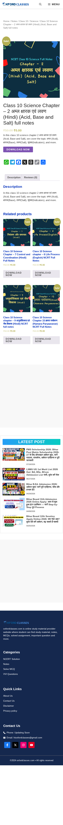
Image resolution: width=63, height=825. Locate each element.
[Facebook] (19, 162)
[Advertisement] (31, 396)
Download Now (18, 149)
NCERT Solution (11, 659)
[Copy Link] (37, 162)
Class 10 (23, 21)
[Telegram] (12, 162)
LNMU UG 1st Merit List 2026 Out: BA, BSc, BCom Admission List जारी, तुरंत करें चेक (42, 472)
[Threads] (31, 162)
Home (6, 21)
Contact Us (9, 700)
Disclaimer (8, 705)
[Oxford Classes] (15, 4)
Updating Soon (22, 732)
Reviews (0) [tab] (30, 177)
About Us (8, 695)
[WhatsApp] (6, 162)
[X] (25, 162)
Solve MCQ (9, 669)
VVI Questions (10, 674)
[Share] (43, 162)
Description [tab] (14, 177)
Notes (14, 21)
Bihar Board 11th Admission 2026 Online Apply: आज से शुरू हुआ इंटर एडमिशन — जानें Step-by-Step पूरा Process (42, 503)
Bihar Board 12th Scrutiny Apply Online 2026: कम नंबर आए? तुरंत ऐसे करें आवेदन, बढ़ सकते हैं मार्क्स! (43, 519)
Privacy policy (10, 710)
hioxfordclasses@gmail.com (28, 737)
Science (34, 21)
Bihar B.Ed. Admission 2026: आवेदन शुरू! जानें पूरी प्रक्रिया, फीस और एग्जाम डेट (43, 487)
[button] (40, 4)
